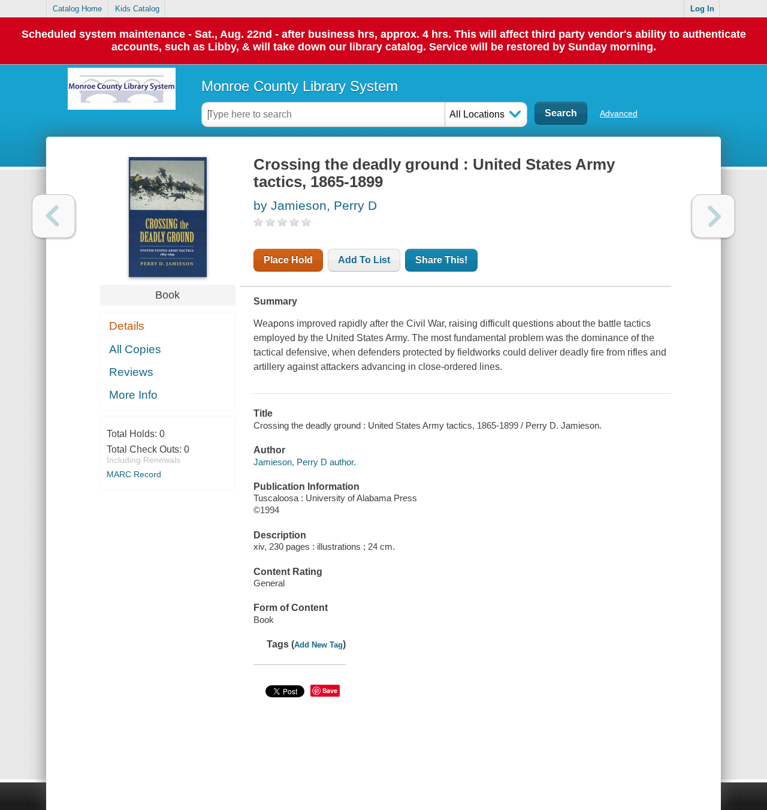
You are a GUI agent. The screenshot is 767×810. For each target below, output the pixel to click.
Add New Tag (318, 644)
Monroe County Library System (299, 86)
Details (126, 326)
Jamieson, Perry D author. (304, 462)
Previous (54, 216)
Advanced (619, 113)
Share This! (441, 260)
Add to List (364, 260)
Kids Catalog (137, 8)
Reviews (131, 372)
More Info (133, 395)
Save (329, 690)
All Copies (135, 349)
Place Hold (288, 260)
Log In (702, 8)
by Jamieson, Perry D (315, 205)
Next (713, 216)
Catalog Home (77, 8)
